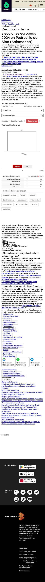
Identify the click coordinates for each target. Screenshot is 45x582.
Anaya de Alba (9, 356)
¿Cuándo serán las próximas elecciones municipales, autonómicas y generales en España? (19, 386)
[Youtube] (29, 501)
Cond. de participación (27, 558)
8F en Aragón (33, 9)
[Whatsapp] (29, 494)
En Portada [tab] (6, 380)
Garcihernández (8, 200)
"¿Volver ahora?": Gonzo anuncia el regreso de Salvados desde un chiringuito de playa (21, 423)
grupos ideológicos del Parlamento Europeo (21, 307)
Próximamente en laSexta (13, 403)
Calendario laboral (9, 382)
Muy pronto (6, 411)
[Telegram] (36, 494)
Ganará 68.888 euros (10, 390)
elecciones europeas (17, 76)
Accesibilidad (24, 571)
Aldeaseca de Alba (9, 195)
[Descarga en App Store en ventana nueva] (26, 476)
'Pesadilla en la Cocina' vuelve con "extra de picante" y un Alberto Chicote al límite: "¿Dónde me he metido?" (22, 415)
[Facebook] (23, 494)
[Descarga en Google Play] (27, 469)
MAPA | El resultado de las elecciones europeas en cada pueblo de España (20, 58)
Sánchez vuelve (27, 1)
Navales (34, 204)
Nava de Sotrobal (10, 348)
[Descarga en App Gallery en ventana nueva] (27, 483)
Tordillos (33, 195)
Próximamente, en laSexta (13, 420)
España (5, 121)
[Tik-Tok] (23, 501)
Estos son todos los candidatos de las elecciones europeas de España (19, 283)
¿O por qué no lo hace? (11, 397)
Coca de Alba (7, 204)
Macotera (6, 209)
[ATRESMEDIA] (22, 516)
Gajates (23, 195)
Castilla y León (17, 121)
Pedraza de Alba (22, 204)
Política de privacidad (27, 551)
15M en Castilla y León (11, 24)
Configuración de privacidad (29, 562)
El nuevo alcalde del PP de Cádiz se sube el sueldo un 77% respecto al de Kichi (22, 393)
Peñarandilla (34, 200)
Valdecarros (22, 200)
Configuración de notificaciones (25, 566)
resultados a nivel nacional (14, 280)
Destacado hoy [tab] (8, 378)
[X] (2, 68)
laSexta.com (7, 66)
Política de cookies (26, 554)
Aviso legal (23, 548)
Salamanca (32, 121)
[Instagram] (16, 501)
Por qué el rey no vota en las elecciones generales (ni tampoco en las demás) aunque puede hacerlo (22, 400)
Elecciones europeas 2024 (14, 376)
